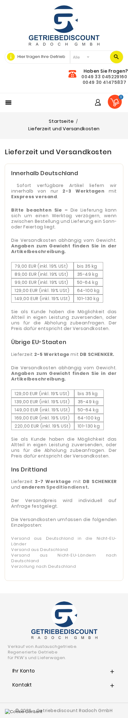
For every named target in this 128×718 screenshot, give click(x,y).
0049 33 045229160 (104, 77)
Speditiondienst (67, 487)
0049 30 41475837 (104, 82)
